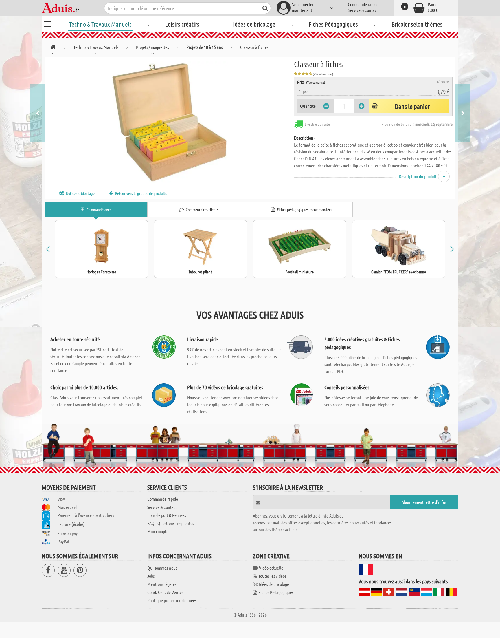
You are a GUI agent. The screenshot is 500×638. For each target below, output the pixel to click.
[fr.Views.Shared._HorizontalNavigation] (53, 48)
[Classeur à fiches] (169, 122)
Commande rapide (363, 4)
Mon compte (157, 531)
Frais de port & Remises (166, 515)
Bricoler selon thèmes (416, 24)
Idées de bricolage (254, 24)
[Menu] (47, 23)
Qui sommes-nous (162, 568)
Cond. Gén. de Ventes (165, 592)
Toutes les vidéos (272, 576)
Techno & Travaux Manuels (100, 24)
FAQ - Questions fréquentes (170, 523)
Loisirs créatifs (182, 24)
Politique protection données (171, 600)
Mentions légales (161, 584)
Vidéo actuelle (271, 568)
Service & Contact (363, 10)
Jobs (151, 576)
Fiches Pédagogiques (333, 24)
